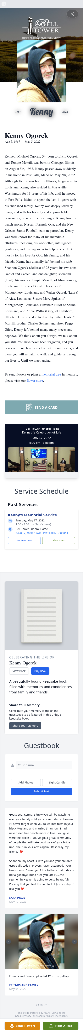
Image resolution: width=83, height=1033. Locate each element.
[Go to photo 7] (43, 965)
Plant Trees (59, 540)
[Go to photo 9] (48, 965)
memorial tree (51, 374)
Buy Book (40, 671)
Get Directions (24, 540)
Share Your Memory (25, 725)
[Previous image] (8, 941)
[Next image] (74, 941)
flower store (35, 380)
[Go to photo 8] (45, 965)
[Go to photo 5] (38, 965)
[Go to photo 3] (34, 965)
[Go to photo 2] (31, 965)
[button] (42, 941)
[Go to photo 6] (41, 965)
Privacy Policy (30, 1016)
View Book (19, 671)
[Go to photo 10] (50, 965)
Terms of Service (52, 1016)
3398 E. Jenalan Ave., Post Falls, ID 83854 (42, 533)
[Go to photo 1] (29, 965)
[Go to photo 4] (36, 965)
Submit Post (41, 791)
